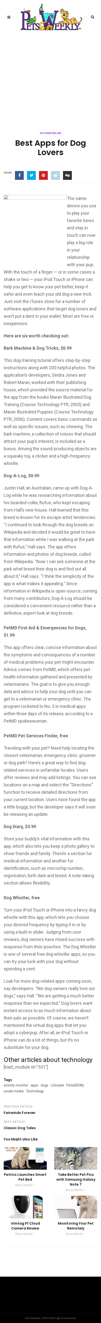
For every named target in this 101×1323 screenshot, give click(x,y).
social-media (14, 1091)
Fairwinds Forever (20, 1112)
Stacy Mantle (24, 1185)
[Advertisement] (50, 70)
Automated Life (50, 133)
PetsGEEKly (75, 1085)
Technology (35, 1091)
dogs (44, 1085)
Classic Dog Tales (20, 1127)
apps (34, 1085)
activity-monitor (16, 1085)
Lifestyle (57, 1085)
